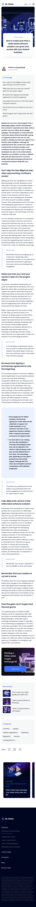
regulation (7, 736)
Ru (30, 4)
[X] (14, 749)
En (26, 4)
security (17, 736)
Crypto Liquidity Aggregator (10, 843)
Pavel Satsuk (20, 67)
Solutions (4, 827)
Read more (15, 669)
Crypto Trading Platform (8, 840)
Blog (3, 863)
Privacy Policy (6, 868)
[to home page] (12, 4)
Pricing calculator (6, 833)
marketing (24, 732)
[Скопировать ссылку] (20, 749)
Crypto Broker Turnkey (8, 837)
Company (5, 857)
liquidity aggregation (10, 732)
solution (16, 417)
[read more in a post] (16, 769)
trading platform (9, 740)
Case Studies (6, 852)
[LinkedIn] (9, 749)
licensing (6, 729)
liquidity (15, 729)
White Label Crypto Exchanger (10, 847)
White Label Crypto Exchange (10, 831)
